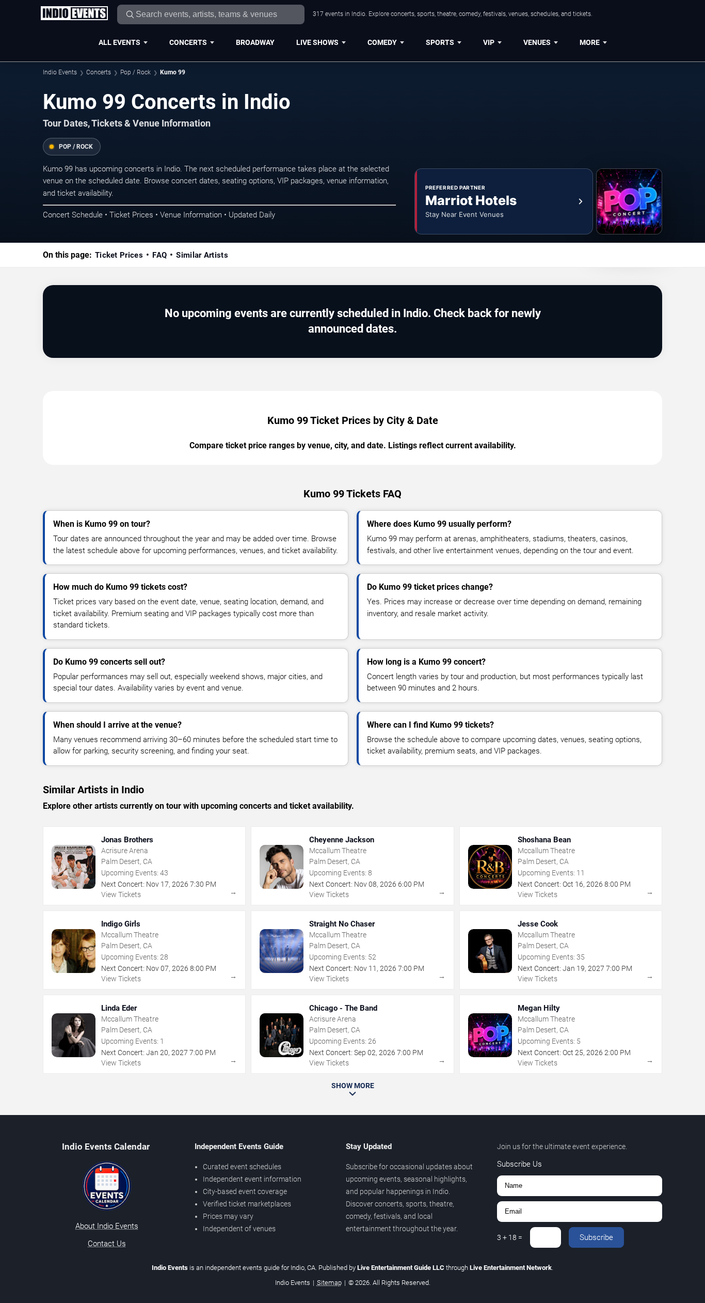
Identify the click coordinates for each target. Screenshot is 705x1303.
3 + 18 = (509, 1237)
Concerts (188, 42)
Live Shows (317, 42)
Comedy (382, 42)
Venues (537, 42)
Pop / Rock (135, 72)
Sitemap (329, 1282)
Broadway (255, 42)
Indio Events (60, 72)
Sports (440, 42)
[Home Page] (74, 14)
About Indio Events (106, 1226)
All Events (119, 42)
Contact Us (107, 1243)
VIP (488, 42)
